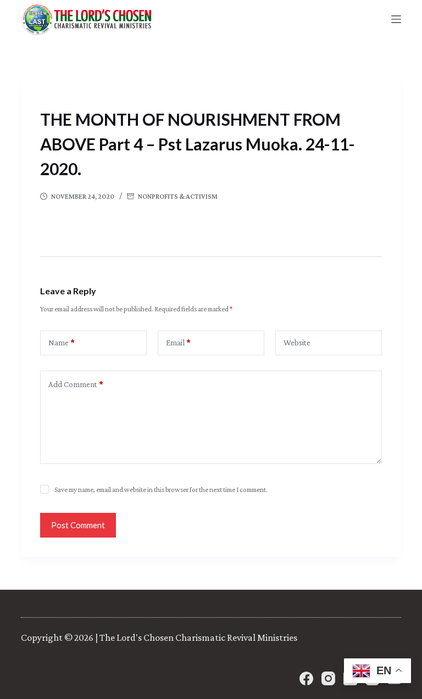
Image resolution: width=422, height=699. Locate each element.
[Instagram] (328, 678)
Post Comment (78, 525)
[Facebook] (306, 678)
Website (297, 342)
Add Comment (75, 384)
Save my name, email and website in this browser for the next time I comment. (161, 489)
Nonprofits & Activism (178, 196)
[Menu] (396, 19)
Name (61, 342)
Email (178, 342)
